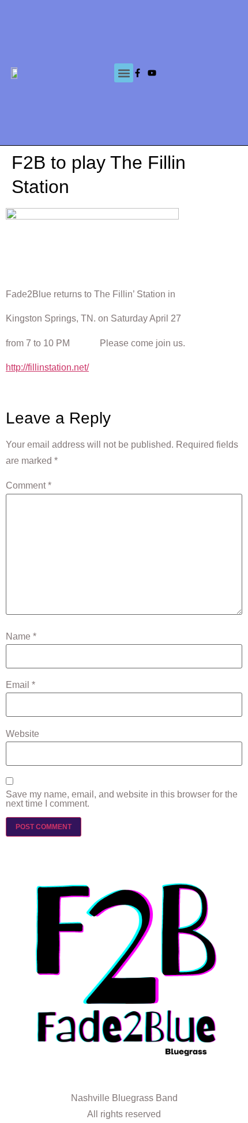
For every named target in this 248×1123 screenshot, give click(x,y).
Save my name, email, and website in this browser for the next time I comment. (122, 799)
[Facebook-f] (137, 73)
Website (22, 734)
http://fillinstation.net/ (47, 367)
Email (20, 685)
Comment (28, 485)
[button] (123, 72)
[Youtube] (152, 73)
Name (21, 636)
